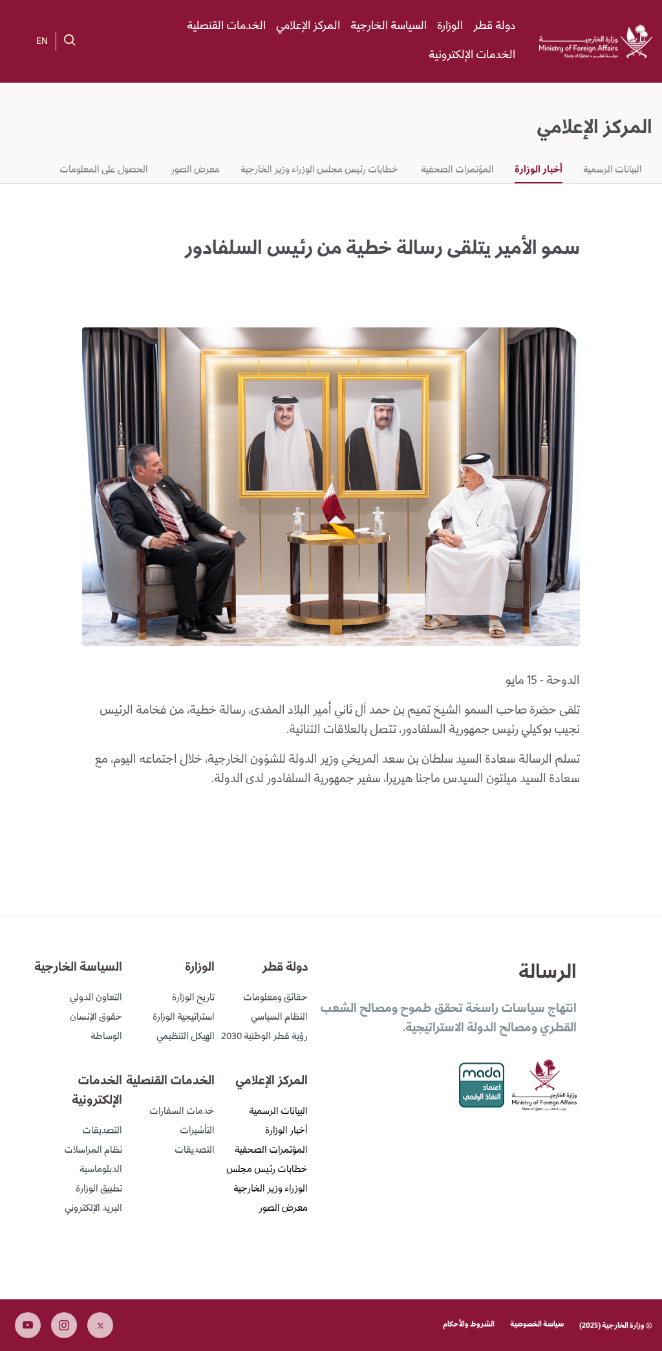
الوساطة (106, 1037)
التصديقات (195, 1150)
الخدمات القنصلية (226, 26)
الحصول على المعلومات (103, 170)
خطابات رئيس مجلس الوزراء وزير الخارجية (319, 170)
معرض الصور (194, 170)
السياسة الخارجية (388, 26)
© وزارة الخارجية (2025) (615, 1326)
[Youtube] (28, 1325)
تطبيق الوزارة (99, 1189)
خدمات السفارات (182, 1112)
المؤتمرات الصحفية (456, 170)
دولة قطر (494, 26)
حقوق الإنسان (96, 1017)
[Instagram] (64, 1325)
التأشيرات (197, 1131)
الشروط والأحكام (469, 1325)
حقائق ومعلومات (275, 998)
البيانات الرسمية (612, 170)
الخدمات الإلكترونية (472, 55)
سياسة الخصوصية (537, 1325)
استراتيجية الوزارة (184, 1017)
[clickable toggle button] (70, 40)
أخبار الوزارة (538, 170)
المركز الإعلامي (308, 26)
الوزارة (450, 26)
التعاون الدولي (96, 998)
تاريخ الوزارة (193, 998)
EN (42, 42)
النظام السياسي (279, 1017)
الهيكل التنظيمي (185, 1037)
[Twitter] (100, 1325)
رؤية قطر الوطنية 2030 (264, 1037)
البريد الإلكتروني (93, 1208)
